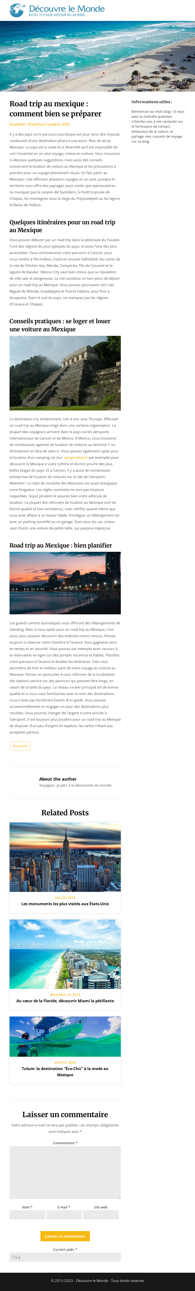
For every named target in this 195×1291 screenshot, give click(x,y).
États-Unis (20, 746)
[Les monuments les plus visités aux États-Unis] (65, 855)
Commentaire (65, 1143)
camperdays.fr (75, 457)
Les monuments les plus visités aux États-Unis (65, 903)
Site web (100, 1207)
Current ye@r (65, 1249)
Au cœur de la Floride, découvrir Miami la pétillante (65, 1000)
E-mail (64, 1207)
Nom (27, 1207)
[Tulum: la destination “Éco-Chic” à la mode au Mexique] (65, 1035)
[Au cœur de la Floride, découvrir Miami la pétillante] (65, 952)
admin (19, 124)
